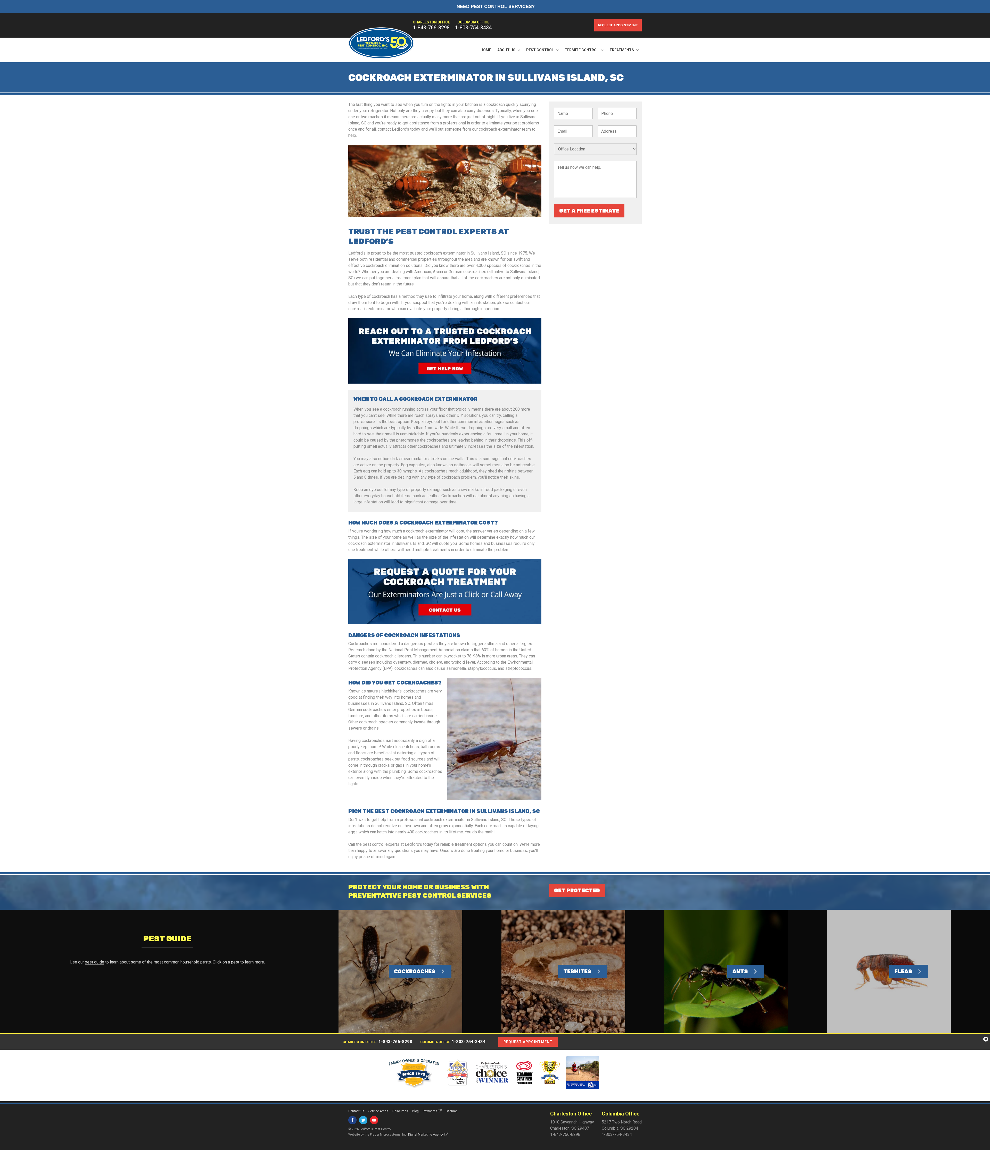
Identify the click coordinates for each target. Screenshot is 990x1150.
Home (486, 50)
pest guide (94, 962)
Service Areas (378, 1111)
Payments (430, 1111)
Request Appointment (618, 25)
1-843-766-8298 (431, 27)
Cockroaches (414, 971)
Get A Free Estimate (589, 211)
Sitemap (451, 1111)
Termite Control (582, 50)
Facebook (352, 1120)
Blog (415, 1111)
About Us (506, 50)
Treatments (621, 50)
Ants (740, 971)
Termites (577, 971)
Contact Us (356, 1111)
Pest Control (540, 50)
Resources (400, 1111)
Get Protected (577, 890)
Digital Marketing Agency (426, 1134)
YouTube (374, 1120)
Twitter (363, 1120)
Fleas (903, 971)
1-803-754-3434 (473, 27)
